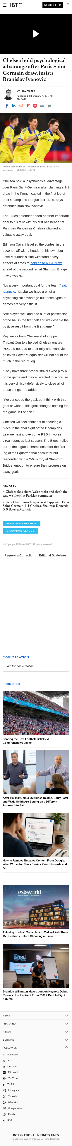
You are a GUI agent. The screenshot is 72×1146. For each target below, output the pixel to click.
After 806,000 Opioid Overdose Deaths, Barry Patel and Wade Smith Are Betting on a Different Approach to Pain (35, 801)
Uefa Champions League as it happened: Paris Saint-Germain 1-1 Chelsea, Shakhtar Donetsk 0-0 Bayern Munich (36, 506)
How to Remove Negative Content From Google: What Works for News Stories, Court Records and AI (35, 864)
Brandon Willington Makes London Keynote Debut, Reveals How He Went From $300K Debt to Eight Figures (35, 995)
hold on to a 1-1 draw (46, 263)
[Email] (42, 105)
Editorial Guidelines (52, 555)
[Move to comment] (49, 105)
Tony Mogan (27, 90)
